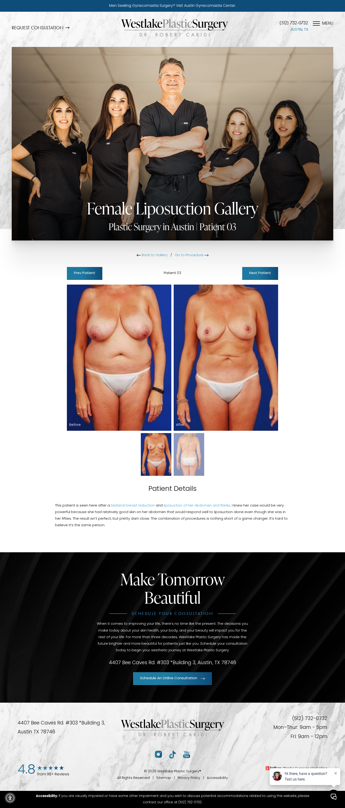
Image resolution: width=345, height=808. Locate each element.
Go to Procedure (189, 255)
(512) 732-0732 (294, 23)
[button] (10, 798)
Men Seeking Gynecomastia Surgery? (172, 6)
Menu (327, 24)
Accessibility (217, 778)
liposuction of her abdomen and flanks (197, 505)
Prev (84, 273)
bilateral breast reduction (133, 505)
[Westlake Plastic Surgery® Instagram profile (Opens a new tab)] (158, 754)
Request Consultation (37, 28)
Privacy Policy (189, 778)
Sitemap (163, 778)
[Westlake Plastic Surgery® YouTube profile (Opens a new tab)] (186, 754)
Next (260, 273)
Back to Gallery (154, 255)
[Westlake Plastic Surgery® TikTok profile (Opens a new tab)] (172, 754)
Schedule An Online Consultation (168, 678)
